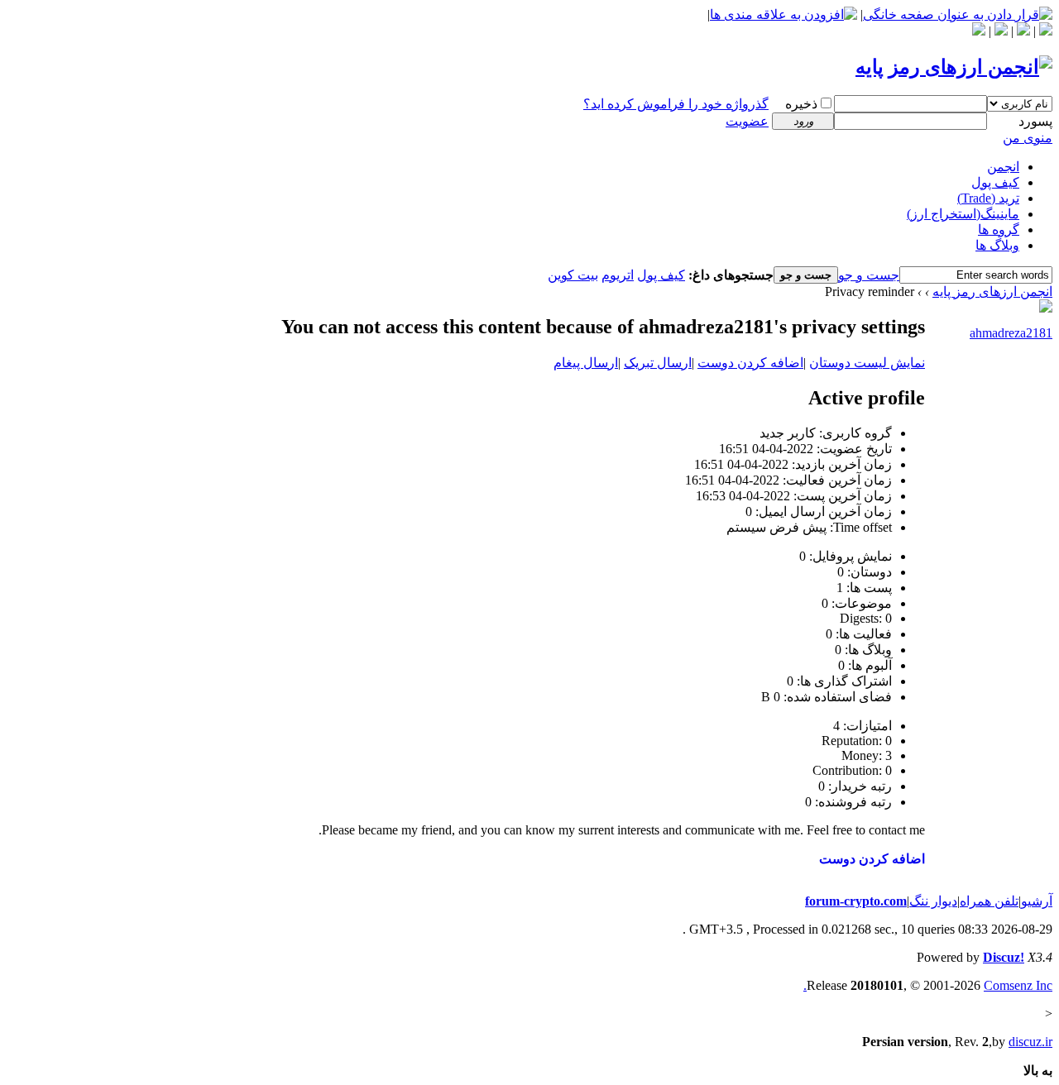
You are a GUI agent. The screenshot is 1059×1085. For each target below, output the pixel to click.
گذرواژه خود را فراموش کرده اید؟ (676, 104)
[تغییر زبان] (1045, 31)
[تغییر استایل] (978, 31)
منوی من (1027, 138)
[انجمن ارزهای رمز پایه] (953, 67)
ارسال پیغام (585, 363)
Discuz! (1003, 957)
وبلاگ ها (997, 245)
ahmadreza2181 (1011, 333)
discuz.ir (1030, 1042)
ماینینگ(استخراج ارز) (963, 214)
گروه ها (998, 229)
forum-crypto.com (856, 901)
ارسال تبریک (658, 363)
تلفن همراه (989, 901)
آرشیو (1036, 901)
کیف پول (995, 182)
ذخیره (801, 104)
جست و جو (868, 275)
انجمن (1003, 167)
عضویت (747, 121)
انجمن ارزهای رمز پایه (992, 291)
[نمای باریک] (1001, 31)
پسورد (1035, 121)
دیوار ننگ (933, 901)
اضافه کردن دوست (750, 363)
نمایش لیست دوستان (867, 363)
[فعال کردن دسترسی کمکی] (1023, 31)
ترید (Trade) (988, 198)
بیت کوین (573, 275)
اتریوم (617, 275)
